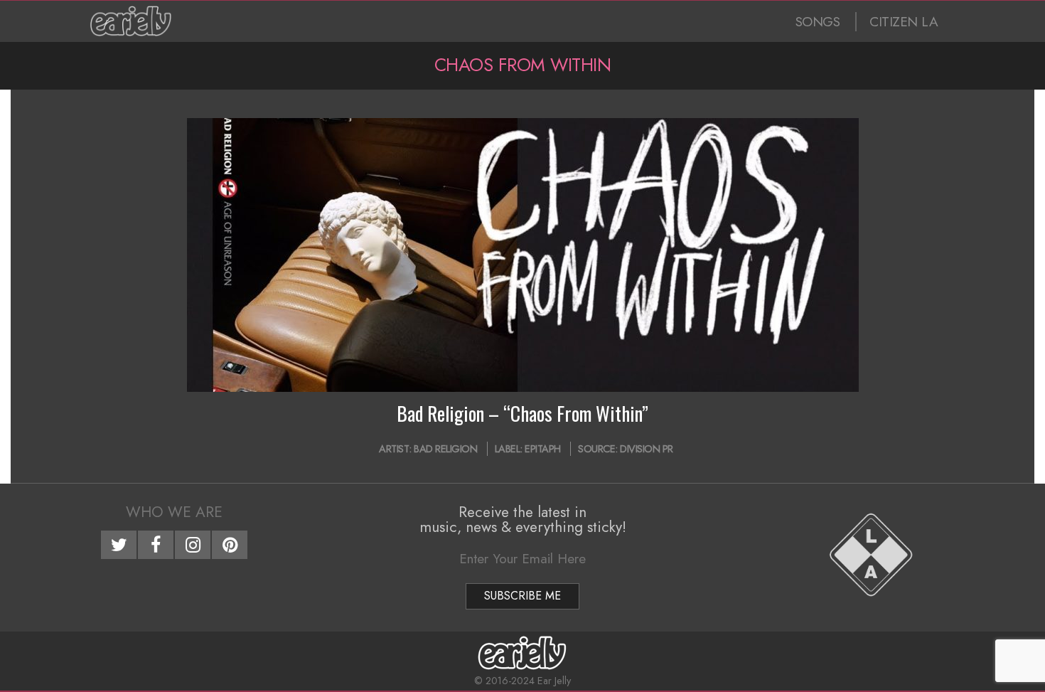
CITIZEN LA (903, 21)
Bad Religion (445, 449)
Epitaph (543, 449)
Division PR (646, 449)
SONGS (817, 21)
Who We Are (174, 512)
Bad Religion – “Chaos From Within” (522, 413)
